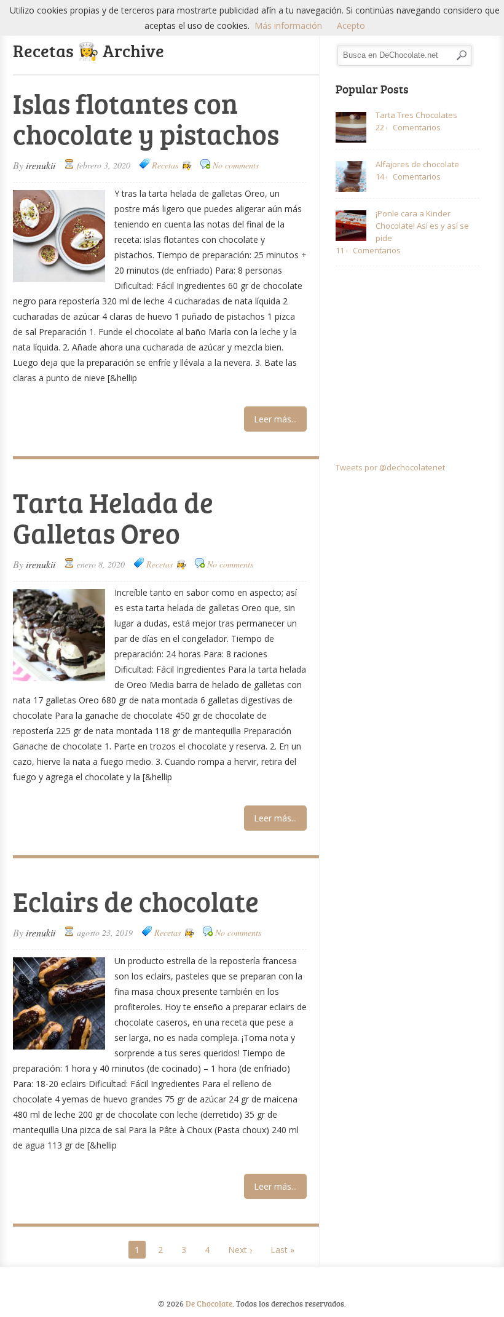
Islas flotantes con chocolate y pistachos (146, 118)
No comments (236, 165)
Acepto (351, 25)
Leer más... (275, 419)
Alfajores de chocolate (417, 164)
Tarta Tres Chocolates (416, 115)
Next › (240, 1250)
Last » (282, 1250)
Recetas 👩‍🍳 (171, 165)
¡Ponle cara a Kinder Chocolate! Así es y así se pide (422, 225)
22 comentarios (381, 127)
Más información (288, 25)
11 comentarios (341, 250)
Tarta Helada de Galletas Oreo (113, 517)
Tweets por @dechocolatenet (390, 467)
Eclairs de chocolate (136, 901)
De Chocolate (209, 1303)
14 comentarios (381, 176)
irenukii (40, 165)
